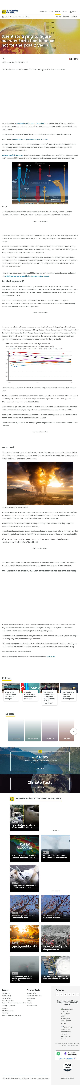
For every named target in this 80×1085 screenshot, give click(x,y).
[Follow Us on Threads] (74, 994)
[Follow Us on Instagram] (61, 994)
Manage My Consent (9, 1005)
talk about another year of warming (30, 123)
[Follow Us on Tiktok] (70, 994)
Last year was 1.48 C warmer (12, 155)
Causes (21, 17)
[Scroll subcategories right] (73, 731)
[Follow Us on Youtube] (65, 994)
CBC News (51, 656)
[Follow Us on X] (78, 994)
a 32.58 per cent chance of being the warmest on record (27, 276)
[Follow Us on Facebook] (57, 994)
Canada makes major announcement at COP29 (30, 139)
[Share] (3, 57)
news (7, 17)
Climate (14, 17)
